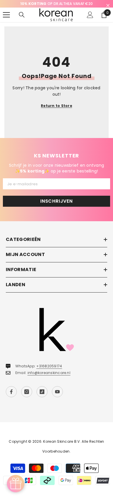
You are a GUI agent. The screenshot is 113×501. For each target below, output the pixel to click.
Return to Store (56, 105)
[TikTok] (42, 391)
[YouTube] (57, 391)
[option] (56, 4)
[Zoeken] (21, 14)
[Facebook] (11, 391)
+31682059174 (49, 366)
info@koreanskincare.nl (49, 372)
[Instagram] (26, 391)
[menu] (6, 14)
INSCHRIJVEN (56, 201)
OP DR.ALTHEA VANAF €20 (56, 3)
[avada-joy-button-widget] (15, 484)
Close (108, 5)
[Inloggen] (90, 15)
